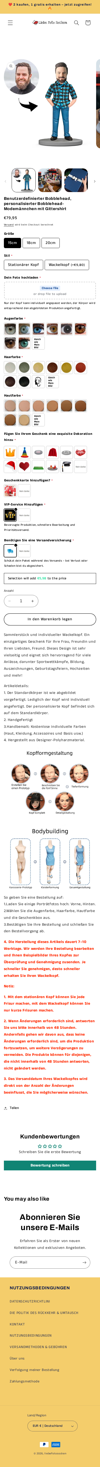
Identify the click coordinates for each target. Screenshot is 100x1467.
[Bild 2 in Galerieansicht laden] (50, 180)
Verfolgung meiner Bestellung (34, 1370)
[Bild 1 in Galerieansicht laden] (23, 180)
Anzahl (9, 591)
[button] (10, 22)
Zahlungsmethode (24, 1381)
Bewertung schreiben (50, 1165)
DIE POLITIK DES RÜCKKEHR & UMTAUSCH (44, 1313)
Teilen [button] (14, 1108)
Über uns (17, 1358)
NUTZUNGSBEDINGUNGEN (31, 1335)
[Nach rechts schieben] (94, 181)
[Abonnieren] (84, 1262)
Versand (9, 224)
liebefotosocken (55, 1454)
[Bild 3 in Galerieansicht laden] (76, 180)
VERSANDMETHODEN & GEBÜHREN (38, 1347)
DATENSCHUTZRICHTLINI (30, 1301)
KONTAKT (17, 1324)
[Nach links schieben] (5, 181)
